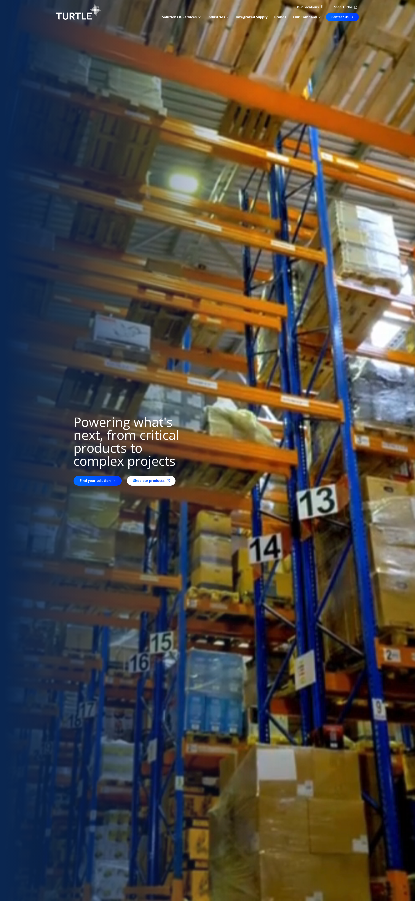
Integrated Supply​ (251, 17)
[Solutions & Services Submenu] (199, 17)
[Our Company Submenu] (319, 17)
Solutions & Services (179, 17)
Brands (280, 17)
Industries (216, 17)
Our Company (305, 17)
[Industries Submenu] (228, 17)
